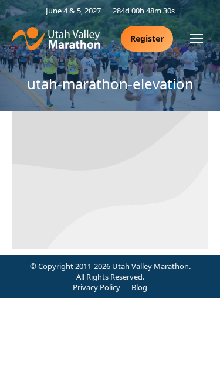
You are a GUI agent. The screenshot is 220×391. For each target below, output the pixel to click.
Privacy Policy (96, 287)
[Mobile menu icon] (196, 38)
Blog (139, 287)
